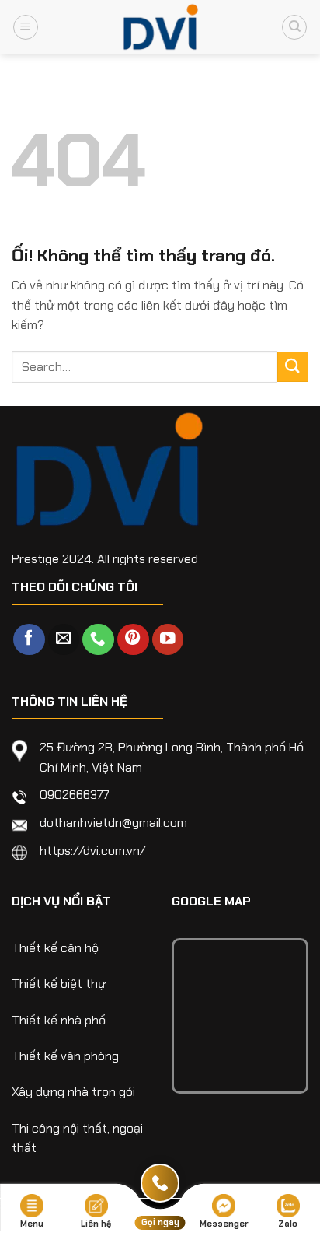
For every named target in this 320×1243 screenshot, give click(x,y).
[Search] (294, 27)
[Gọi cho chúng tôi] (98, 640)
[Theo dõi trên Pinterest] (133, 640)
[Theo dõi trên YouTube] (168, 640)
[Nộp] (292, 367)
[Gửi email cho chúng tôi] (64, 640)
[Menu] (25, 27)
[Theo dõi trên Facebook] (29, 640)
